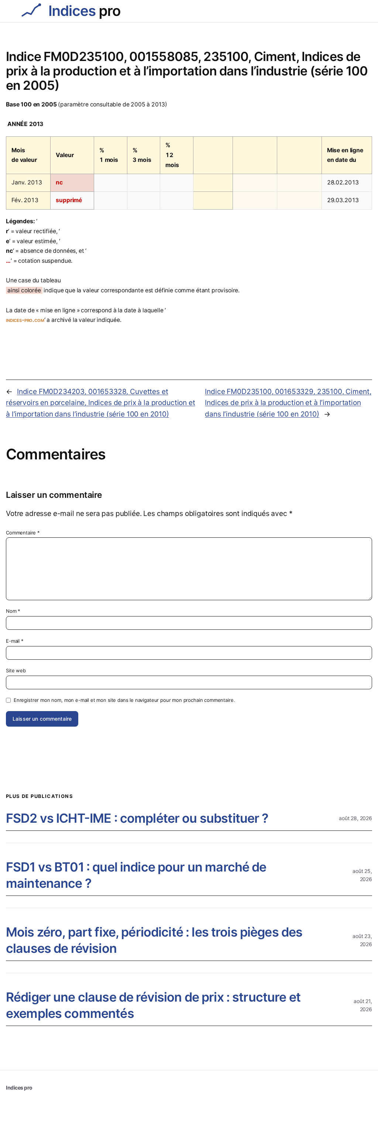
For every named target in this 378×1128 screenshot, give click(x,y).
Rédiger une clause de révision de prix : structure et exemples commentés (153, 1005)
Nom (13, 611)
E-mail (15, 641)
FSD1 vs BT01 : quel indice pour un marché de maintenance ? (136, 875)
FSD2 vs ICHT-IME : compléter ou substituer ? (137, 818)
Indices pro (19, 1087)
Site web (16, 670)
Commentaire (23, 533)
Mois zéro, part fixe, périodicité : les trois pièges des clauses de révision (154, 940)
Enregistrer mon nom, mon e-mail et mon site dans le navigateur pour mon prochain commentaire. (124, 700)
